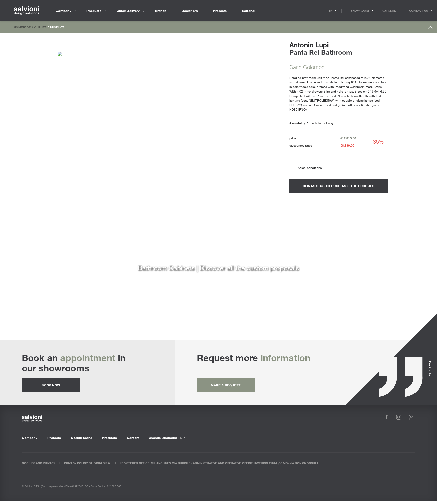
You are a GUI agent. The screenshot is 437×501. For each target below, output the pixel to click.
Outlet (40, 27)
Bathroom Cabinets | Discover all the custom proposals (218, 268)
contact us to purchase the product (339, 186)
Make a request (225, 385)
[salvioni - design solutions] (26, 10)
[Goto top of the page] (430, 28)
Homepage (22, 27)
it (187, 438)
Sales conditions (310, 168)
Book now (51, 385)
